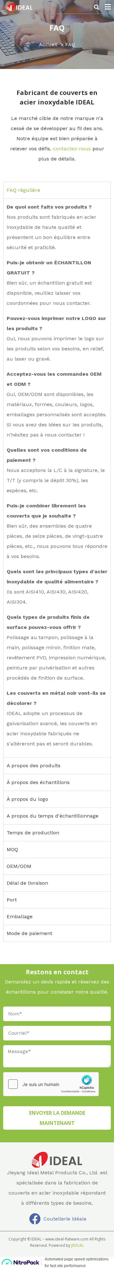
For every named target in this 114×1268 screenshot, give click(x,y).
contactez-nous (72, 149)
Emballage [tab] (20, 916)
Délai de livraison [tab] (27, 883)
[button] (96, 7)
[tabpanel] (57, 477)
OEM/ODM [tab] (19, 866)
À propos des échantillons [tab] (38, 782)
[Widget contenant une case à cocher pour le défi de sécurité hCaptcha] (51, 1084)
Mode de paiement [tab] (29, 933)
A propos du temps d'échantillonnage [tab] (52, 816)
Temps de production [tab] (33, 833)
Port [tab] (12, 900)
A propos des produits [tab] (33, 766)
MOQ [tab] (12, 849)
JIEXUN (77, 1245)
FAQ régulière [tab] (23, 190)
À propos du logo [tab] (27, 799)
